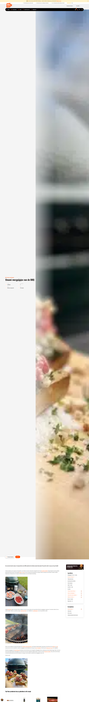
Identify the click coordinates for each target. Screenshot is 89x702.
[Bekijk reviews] (70, 3)
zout (23, 572)
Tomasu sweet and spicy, (27, 646)
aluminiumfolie (23, 610)
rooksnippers (35, 610)
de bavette (9, 609)
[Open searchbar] (82, 10)
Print (18, 556)
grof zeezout (17, 650)
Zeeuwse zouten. (47, 651)
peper (20, 572)
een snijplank (38, 647)
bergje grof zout (49, 647)
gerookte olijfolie (44, 570)
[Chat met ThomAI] (75, 567)
